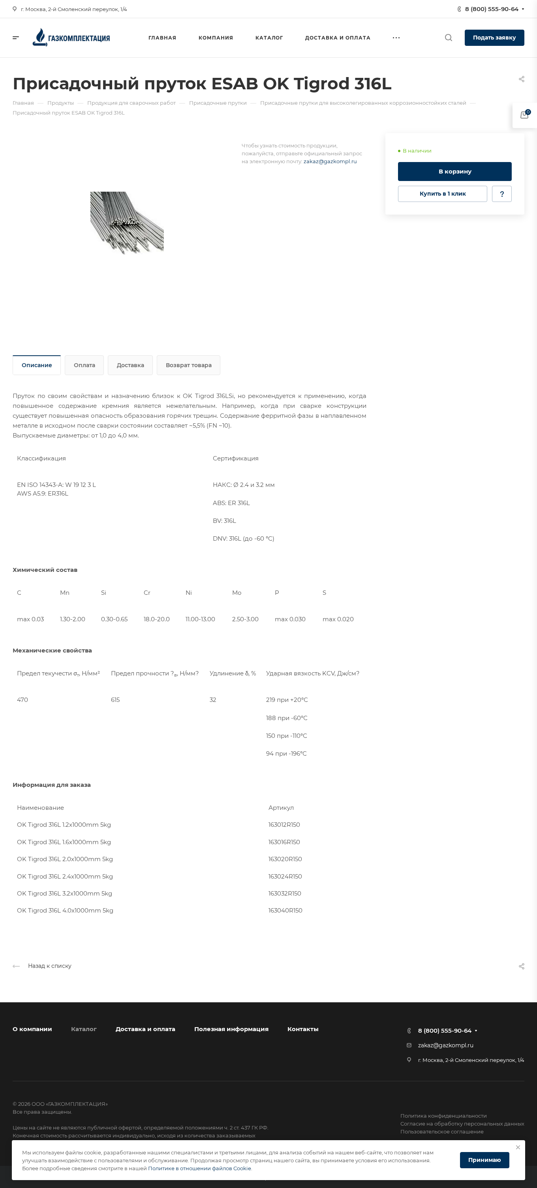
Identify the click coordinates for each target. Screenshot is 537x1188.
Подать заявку (494, 37)
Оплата (84, 365)
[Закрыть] (518, 1147)
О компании (32, 1029)
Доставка (130, 365)
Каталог (84, 1029)
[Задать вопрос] (502, 194)
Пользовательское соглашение (442, 1131)
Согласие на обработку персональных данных (462, 1123)
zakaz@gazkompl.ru (330, 161)
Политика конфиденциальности (443, 1116)
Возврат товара (189, 365)
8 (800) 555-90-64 (491, 9)
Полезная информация (231, 1029)
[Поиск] (448, 37)
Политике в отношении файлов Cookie (199, 1168)
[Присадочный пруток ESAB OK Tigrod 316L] (127, 223)
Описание (37, 365)
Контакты (303, 1029)
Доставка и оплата (145, 1029)
